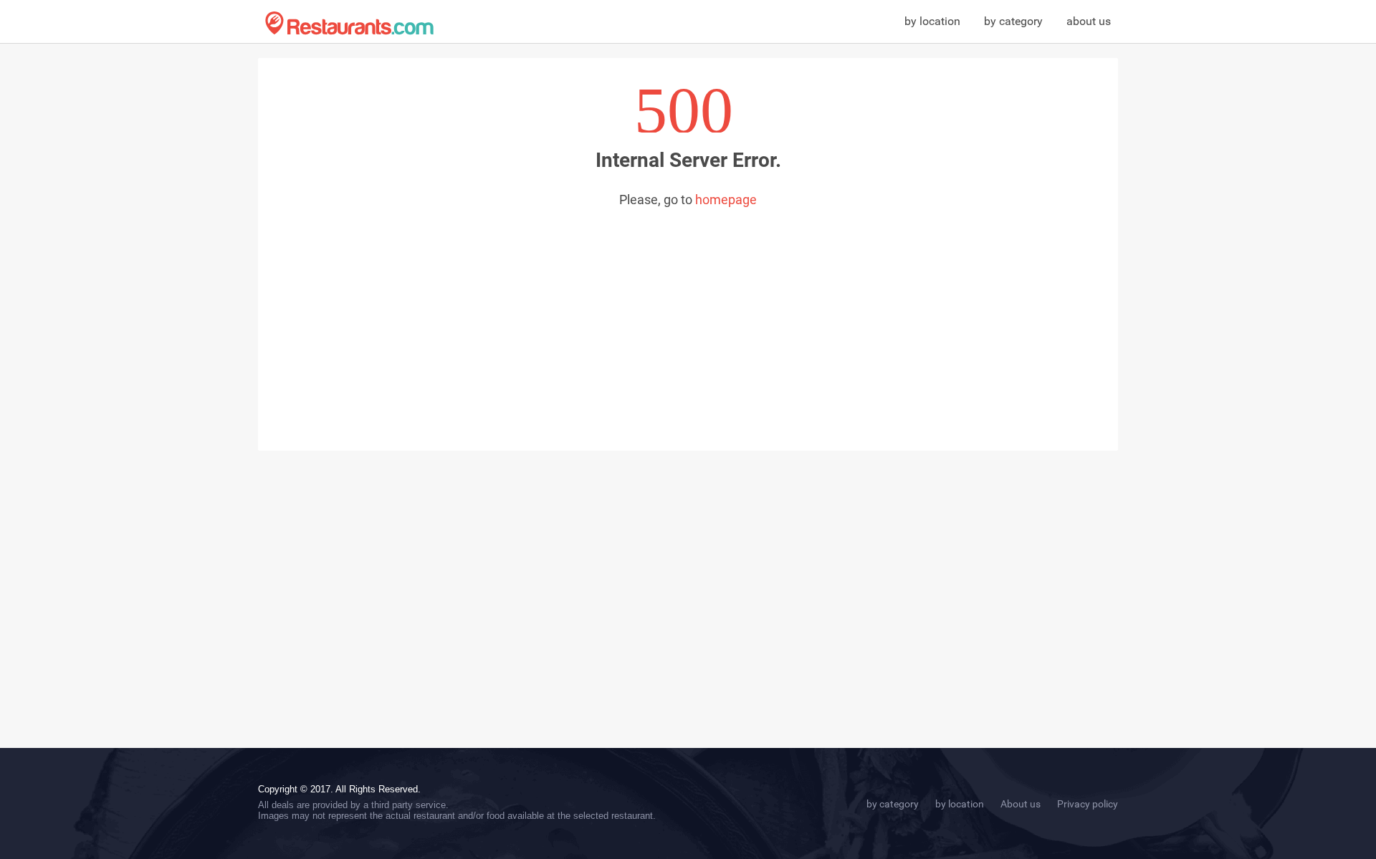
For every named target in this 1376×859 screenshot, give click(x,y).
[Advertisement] (688, 314)
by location (932, 21)
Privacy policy (1087, 804)
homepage (726, 199)
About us (1020, 804)
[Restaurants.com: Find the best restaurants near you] (349, 23)
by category (1013, 21)
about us (1088, 21)
